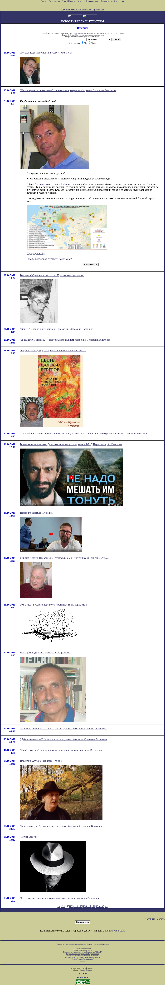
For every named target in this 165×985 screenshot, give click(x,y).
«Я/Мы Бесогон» (29, 836)
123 (72, 906)
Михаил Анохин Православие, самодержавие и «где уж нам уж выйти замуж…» (64, 558)
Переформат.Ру (35, 253)
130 (102, 906)
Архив (83, 944)
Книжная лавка (93, 1)
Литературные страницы (82, 948)
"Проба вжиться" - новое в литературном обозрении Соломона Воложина (61, 750)
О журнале (69, 944)
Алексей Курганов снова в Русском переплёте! (46, 52)
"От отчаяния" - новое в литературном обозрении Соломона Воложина (59, 898)
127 (89, 906)
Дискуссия (119, 1)
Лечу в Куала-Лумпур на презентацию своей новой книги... (53, 350)
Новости (81, 1)
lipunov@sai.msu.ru (115, 930)
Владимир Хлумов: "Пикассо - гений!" (41, 760)
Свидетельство (78, 33)
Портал (44, 1)
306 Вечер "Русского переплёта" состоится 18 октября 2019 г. (53, 604)
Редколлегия (60, 944)
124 (76, 906)
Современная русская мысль (82, 950)
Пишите (71, 1)
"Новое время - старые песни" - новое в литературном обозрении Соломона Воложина (68, 90)
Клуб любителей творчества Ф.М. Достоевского (82, 954)
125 (80, 906)
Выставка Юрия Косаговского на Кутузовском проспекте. (52, 275)
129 (98, 906)
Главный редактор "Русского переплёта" (49, 259)
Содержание (54, 1)
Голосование (107, 1)
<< (59, 906)
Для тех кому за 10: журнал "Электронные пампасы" (82, 957)
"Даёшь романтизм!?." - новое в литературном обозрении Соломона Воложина (63, 739)
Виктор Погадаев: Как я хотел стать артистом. (45, 652)
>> (106, 906)
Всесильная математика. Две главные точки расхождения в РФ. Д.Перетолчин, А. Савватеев (71, 444)
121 (63, 906)
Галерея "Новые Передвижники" (83, 959)
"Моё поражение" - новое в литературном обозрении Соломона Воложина (61, 826)
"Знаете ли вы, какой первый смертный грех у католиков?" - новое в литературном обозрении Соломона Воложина (84, 433)
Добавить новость (155, 919)
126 (85, 906)
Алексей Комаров (86, 970)
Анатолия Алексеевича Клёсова (52, 184)
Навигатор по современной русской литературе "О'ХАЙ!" (82, 952)
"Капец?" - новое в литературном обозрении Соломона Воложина (56, 329)
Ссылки (89, 944)
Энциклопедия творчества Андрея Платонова (82, 955)
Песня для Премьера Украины (36, 512)
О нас (64, 1)
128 (93, 906)
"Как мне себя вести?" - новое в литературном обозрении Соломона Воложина (63, 728)
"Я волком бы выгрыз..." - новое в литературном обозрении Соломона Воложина (65, 339)
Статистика (97, 944)
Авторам (77, 944)
